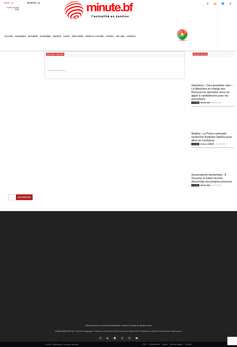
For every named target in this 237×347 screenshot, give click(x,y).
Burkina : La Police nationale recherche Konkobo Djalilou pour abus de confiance (211, 137)
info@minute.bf (176, 331)
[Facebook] (208, 4)
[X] (129, 338)
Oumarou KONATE (207, 144)
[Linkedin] (215, 4)
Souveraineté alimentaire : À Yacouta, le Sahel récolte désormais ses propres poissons (211, 178)
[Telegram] (223, 4)
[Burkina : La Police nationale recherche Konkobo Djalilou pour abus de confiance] (212, 119)
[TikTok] (230, 4)
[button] (34, 3)
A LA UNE (195, 103)
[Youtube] (136, 338)
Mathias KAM (205, 103)
